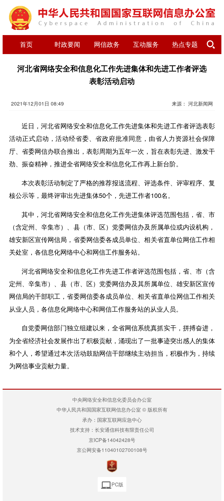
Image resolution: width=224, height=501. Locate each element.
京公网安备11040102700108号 (112, 449)
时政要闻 (67, 44)
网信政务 (107, 44)
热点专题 (185, 44)
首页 (26, 44)
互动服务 (146, 44)
